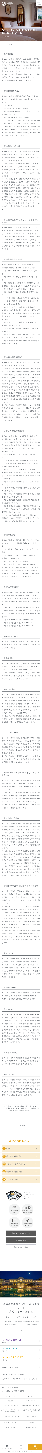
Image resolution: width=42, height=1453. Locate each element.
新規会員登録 (21, 1240)
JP (30, 3)
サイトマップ (10, 1396)
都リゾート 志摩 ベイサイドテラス (21, 1451)
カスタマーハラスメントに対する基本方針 (10, 1411)
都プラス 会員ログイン (21, 1233)
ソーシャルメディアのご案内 (10, 1417)
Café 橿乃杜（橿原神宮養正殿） (14, 1391)
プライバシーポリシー (10, 1405)
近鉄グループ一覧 (10, 1423)
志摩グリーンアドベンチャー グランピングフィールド (20, 1380)
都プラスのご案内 (21, 1247)
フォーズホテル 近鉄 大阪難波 (13, 1374)
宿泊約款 (11, 1401)
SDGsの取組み (10, 1427)
